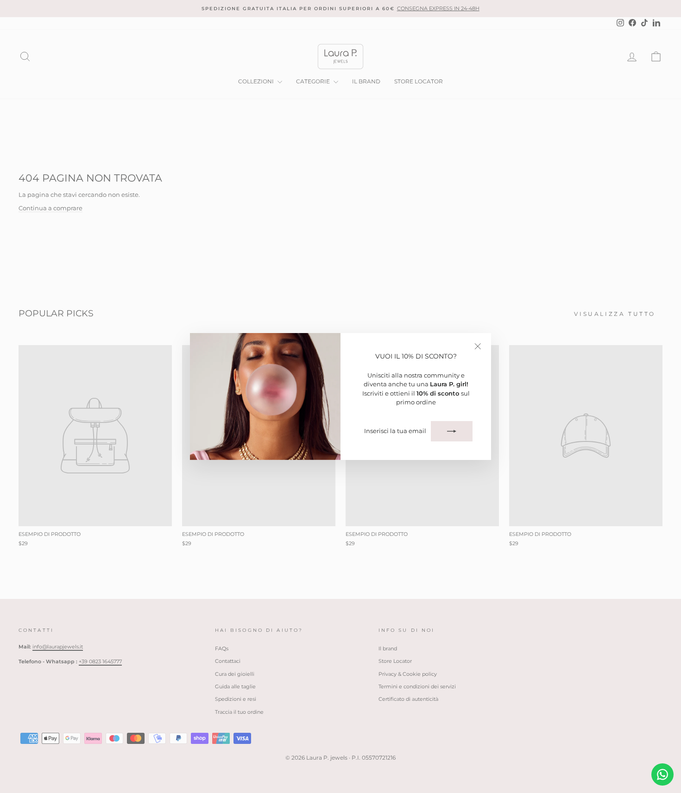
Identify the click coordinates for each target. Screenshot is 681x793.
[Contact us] (662, 774)
